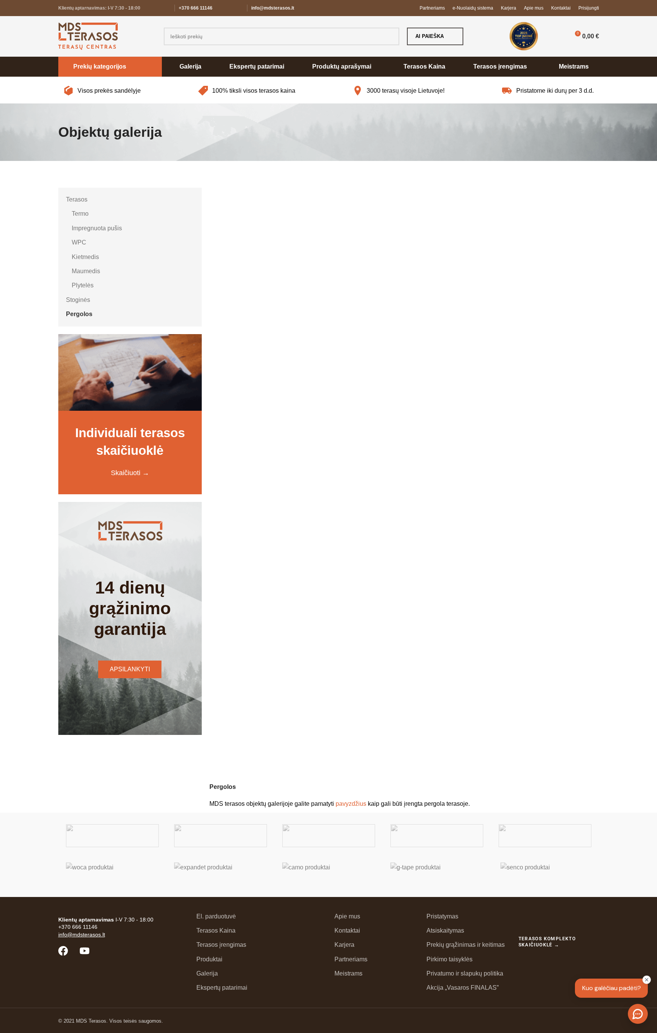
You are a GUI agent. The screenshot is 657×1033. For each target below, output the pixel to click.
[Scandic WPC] (220, 836)
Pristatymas (442, 916)
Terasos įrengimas (221, 944)
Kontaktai (347, 930)
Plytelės (83, 285)
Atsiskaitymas (445, 930)
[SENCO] (545, 874)
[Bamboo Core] (545, 836)
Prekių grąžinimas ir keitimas (465, 944)
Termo (80, 213)
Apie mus (347, 916)
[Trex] (112, 836)
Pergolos (79, 314)
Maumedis (86, 271)
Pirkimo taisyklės (449, 959)
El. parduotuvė (216, 916)
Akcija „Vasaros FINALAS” (462, 987)
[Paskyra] (556, 36)
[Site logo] (88, 36)
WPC (79, 242)
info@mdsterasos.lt (272, 8)
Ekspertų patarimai (221, 987)
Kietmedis (85, 257)
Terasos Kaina (215, 930)
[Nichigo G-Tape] (437, 874)
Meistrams (348, 973)
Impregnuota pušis (97, 228)
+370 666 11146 (195, 8)
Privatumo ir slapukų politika (464, 973)
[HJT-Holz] (329, 836)
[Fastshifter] (437, 836)
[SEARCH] (390, 36)
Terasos (76, 199)
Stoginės (78, 300)
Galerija (207, 973)
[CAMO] (329, 874)
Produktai (209, 959)
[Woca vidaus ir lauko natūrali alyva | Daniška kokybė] (112, 874)
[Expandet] (220, 874)
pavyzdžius (351, 803)
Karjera (344, 944)
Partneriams (350, 959)
